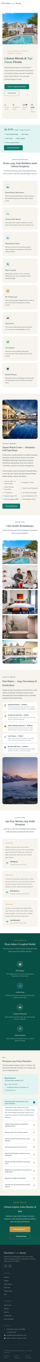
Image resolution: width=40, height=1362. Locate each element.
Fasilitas (6, 1280)
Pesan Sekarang (11, 506)
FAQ (5, 1294)
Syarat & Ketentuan (17, 1356)
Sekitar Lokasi (8, 1291)
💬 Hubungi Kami (10, 1090)
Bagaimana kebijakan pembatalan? (20, 1178)
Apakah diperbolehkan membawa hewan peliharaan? (20, 1154)
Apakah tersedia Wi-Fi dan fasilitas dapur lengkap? (20, 1140)
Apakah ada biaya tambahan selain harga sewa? (20, 1162)
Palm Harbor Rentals (11, 3)
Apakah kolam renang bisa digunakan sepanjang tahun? (20, 1125)
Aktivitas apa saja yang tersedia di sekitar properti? (20, 1185)
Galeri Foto (7, 1287)
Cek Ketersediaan (13, 147)
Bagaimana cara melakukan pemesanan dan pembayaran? (20, 1171)
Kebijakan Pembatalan (28, 1356)
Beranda (6, 1277)
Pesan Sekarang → (20, 1229)
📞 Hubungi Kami (20, 1236)
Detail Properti (8, 1284)
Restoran (6, 1312)
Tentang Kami (8, 1315)
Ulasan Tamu (7, 1305)
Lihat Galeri (12, 93)
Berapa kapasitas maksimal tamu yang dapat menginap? (20, 1102)
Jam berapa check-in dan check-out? (20, 1147)
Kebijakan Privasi (6, 1356)
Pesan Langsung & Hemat (17, 86)
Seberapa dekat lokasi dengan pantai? (20, 1132)
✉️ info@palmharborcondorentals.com (17, 1087)
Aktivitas (6, 1308)
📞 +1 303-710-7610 (11, 1084)
